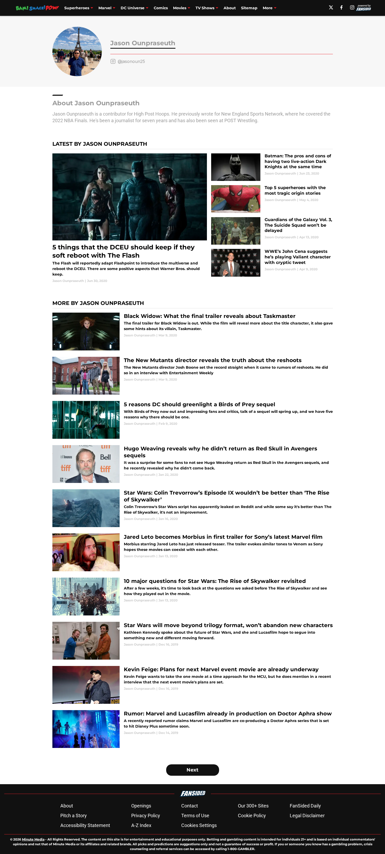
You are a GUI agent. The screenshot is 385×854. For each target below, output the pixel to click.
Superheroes (76, 8)
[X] (331, 7)
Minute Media (33, 839)
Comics (161, 8)
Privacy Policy (145, 815)
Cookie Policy (252, 815)
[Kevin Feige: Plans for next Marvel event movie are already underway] (192, 685)
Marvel (104, 8)
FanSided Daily (305, 806)
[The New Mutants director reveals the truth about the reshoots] (192, 376)
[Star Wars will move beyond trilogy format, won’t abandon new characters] (192, 641)
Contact (189, 806)
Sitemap (249, 8)
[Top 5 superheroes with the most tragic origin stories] (272, 199)
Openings (141, 806)
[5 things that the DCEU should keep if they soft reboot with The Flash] (129, 218)
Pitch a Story (73, 815)
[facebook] (341, 7)
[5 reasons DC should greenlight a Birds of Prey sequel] (192, 420)
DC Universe (132, 8)
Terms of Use (195, 815)
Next (192, 770)
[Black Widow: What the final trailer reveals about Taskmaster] (192, 331)
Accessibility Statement (85, 825)
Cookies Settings (199, 825)
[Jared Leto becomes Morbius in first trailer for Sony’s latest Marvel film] (192, 552)
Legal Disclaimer (307, 815)
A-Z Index (141, 825)
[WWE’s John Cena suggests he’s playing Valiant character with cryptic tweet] (272, 263)
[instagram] (352, 7)
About (230, 8)
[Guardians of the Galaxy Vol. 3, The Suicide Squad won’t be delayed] (272, 231)
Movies (179, 8)
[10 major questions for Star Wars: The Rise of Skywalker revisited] (192, 596)
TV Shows (205, 8)
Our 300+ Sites (253, 806)
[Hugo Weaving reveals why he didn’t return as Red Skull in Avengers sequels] (192, 464)
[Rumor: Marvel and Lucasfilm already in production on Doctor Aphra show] (192, 729)
